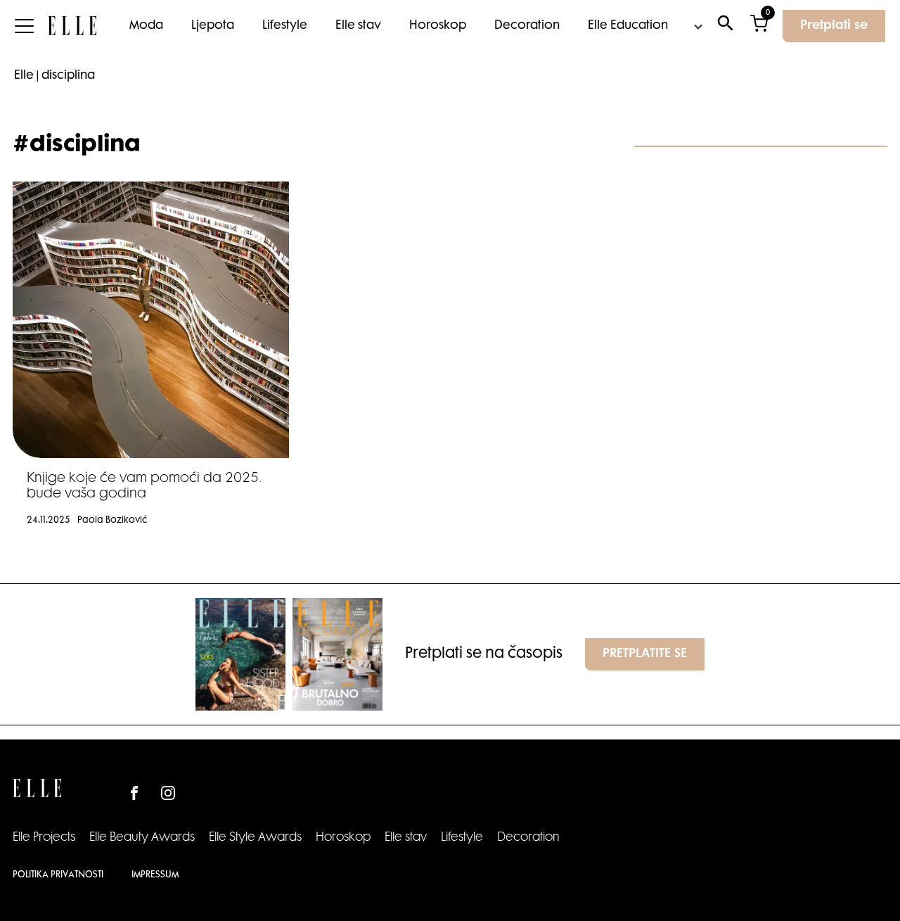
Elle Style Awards (255, 838)
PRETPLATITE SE (645, 654)
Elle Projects (44, 838)
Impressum (155, 875)
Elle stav (358, 26)
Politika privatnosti (58, 875)
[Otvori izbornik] (24, 26)
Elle (24, 76)
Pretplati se (834, 26)
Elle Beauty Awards (142, 838)
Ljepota (212, 26)
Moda (146, 26)
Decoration (527, 26)
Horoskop (437, 26)
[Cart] (759, 26)
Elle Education (628, 26)
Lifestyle (284, 26)
